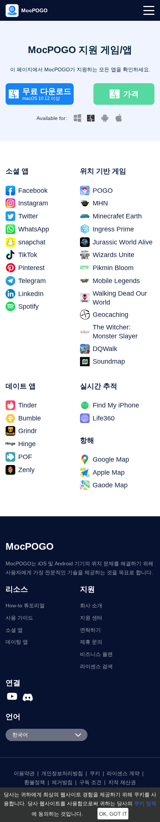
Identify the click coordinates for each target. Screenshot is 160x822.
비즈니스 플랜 (96, 654)
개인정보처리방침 (62, 773)
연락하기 (90, 630)
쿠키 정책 (145, 803)
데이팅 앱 (17, 642)
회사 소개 (91, 605)
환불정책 (34, 782)
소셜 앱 (14, 630)
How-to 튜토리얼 (25, 605)
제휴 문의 (91, 642)
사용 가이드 (19, 618)
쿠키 (95, 773)
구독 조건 (90, 782)
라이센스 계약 (123, 773)
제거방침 (62, 782)
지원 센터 (91, 618)
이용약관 (24, 773)
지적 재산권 (122, 782)
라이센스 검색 (96, 666)
